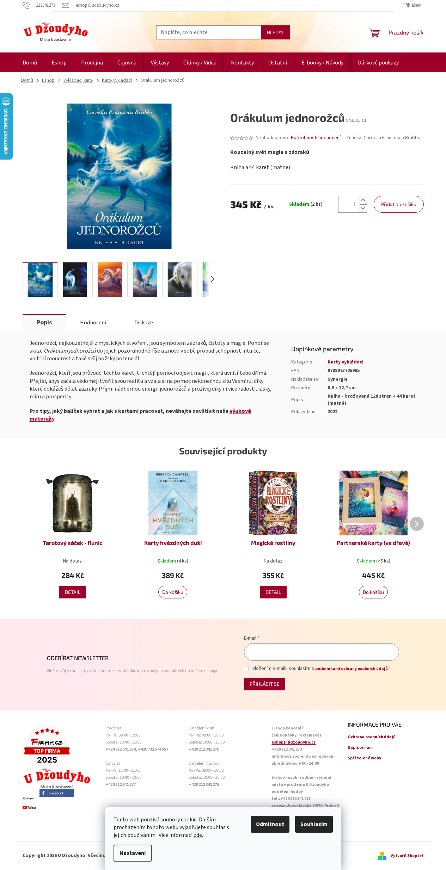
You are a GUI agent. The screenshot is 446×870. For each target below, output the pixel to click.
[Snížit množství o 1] (363, 208)
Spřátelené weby (364, 758)
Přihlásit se (265, 684)
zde (198, 835)
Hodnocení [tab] (93, 323)
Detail (72, 592)
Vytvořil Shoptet (407, 856)
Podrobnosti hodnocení (316, 138)
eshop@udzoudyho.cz (293, 742)
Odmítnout (270, 824)
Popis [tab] (44, 322)
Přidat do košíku (398, 204)
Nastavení (133, 853)
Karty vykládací (345, 362)
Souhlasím (314, 824)
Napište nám (360, 748)
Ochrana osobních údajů (372, 737)
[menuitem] (30, 63)
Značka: (383, 137)
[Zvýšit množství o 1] (363, 200)
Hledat (275, 32)
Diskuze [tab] (143, 323)
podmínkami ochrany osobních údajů (351, 669)
